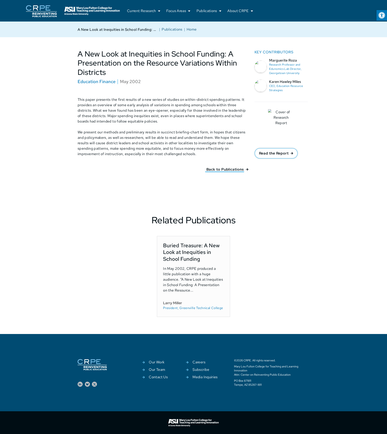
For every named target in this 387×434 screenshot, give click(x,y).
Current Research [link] (141, 10)
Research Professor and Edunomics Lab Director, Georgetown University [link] (285, 69)
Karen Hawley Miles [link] (285, 81)
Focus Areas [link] (176, 10)
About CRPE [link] (238, 10)
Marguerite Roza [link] (283, 60)
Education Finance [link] (96, 82)
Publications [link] (207, 10)
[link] (382, 15)
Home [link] (192, 29)
